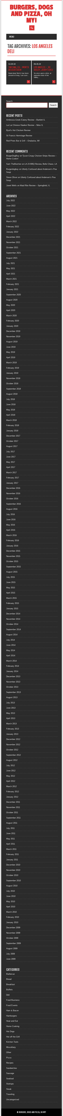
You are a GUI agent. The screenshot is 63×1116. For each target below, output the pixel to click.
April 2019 (10, 357)
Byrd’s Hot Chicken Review (18, 130)
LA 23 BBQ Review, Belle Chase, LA (41, 164)
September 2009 (13, 943)
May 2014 (10, 650)
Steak (8, 1089)
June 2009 (10, 959)
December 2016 (13, 488)
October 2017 (12, 441)
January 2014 (12, 671)
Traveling (10, 1094)
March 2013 (11, 724)
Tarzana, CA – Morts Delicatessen (18, 68)
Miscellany (11, 1047)
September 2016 (13, 504)
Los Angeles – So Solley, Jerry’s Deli (43, 68)
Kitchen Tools (12, 1042)
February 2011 (12, 854)
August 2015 (11, 572)
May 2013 (10, 713)
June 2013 (10, 708)
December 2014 (13, 614)
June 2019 (10, 347)
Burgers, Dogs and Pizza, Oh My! (31, 13)
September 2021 (13, 253)
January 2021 (12, 289)
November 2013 (13, 682)
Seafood (10, 1078)
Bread (8, 979)
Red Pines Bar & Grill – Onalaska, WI (23, 141)
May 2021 (10, 268)
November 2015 (13, 556)
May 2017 (10, 462)
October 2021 (12, 247)
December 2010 (13, 865)
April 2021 (10, 274)
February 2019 (12, 368)
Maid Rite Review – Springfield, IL (35, 185)
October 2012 (12, 750)
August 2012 (11, 760)
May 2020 (10, 305)
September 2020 (13, 295)
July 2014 (10, 640)
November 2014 (13, 619)
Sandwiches (11, 1068)
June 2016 (10, 519)
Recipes (9, 1063)
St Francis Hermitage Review (19, 135)
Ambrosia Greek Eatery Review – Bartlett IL (25, 120)
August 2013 (11, 697)
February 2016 (12, 540)
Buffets (9, 989)
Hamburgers (11, 1016)
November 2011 (13, 807)
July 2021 (10, 263)
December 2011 (13, 802)
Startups (10, 1084)
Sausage (10, 1073)
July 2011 (10, 828)
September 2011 (13, 818)
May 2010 (10, 901)
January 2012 (12, 797)
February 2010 (12, 917)
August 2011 (11, 823)
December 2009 (13, 927)
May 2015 (10, 588)
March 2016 (11, 535)
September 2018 (13, 389)
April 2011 (10, 844)
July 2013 (10, 703)
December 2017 (13, 436)
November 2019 (13, 336)
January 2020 (12, 326)
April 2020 (10, 310)
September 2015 (13, 567)
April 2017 (10, 467)
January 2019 (12, 373)
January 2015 (12, 608)
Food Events (12, 1005)
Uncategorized (12, 1099)
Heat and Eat (12, 1021)
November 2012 (13, 744)
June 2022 (10, 206)
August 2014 (11, 635)
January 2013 (12, 734)
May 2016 (10, 525)
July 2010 (10, 891)
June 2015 (10, 582)
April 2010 (10, 907)
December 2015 (13, 551)
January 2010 (12, 922)
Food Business (13, 1000)
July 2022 (10, 200)
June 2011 (10, 833)
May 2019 (10, 352)
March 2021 (11, 279)
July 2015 (10, 577)
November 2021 (13, 242)
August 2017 (11, 446)
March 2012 (11, 786)
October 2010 (12, 875)
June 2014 (10, 645)
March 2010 (11, 912)
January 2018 (12, 431)
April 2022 (10, 216)
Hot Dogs (10, 1031)
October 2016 (12, 498)
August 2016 (11, 509)
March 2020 (11, 315)
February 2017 (12, 478)
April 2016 (10, 530)
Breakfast (10, 984)
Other (8, 1052)
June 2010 (10, 896)
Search (9, 101)
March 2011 (11, 849)
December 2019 (13, 331)
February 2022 (12, 226)
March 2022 (11, 221)
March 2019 (11, 362)
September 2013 (13, 692)
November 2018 (13, 378)
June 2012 (10, 771)
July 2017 (10, 451)
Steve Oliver (11, 177)
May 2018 (10, 410)
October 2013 (12, 687)
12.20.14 (11, 64)
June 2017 (10, 457)
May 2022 (10, 211)
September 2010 (13, 880)
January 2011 (12, 860)
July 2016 (10, 514)
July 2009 (10, 954)
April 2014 (10, 655)
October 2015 (12, 561)
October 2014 (12, 624)
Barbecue (10, 974)
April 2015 (10, 593)
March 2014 (11, 661)
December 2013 (13, 676)
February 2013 (12, 729)
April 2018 (10, 415)
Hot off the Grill (13, 1037)
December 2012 (13, 739)
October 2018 (12, 383)
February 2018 (12, 425)
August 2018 (11, 394)
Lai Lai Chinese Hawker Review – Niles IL (24, 125)
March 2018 (11, 420)
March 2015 (11, 598)
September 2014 (13, 629)
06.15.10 (37, 64)
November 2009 (13, 933)
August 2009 (11, 948)
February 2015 (12, 603)
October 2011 (12, 812)
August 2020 (11, 300)
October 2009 (12, 938)
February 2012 (12, 791)
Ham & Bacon (12, 1010)
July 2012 (10, 765)
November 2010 (13, 870)
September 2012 (13, 755)
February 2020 (12, 321)
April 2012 (10, 781)
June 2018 (10, 404)
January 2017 (12, 483)
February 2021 (12, 284)
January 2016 (12, 546)
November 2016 (13, 493)
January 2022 (12, 232)
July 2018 (10, 399)
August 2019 (11, 342)
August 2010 (11, 886)
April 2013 (10, 718)
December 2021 (13, 237)
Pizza (8, 1058)
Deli (8, 995)
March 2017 (11, 472)
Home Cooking (12, 1026)
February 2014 (12, 666)
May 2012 (10, 776)
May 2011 (10, 839)
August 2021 (11, 258)
